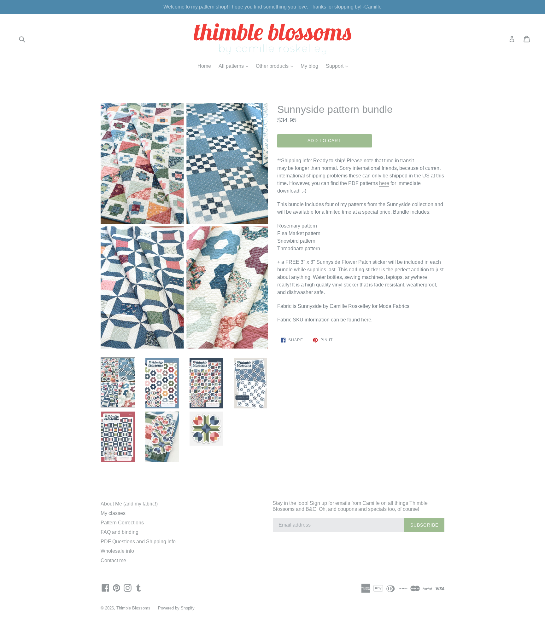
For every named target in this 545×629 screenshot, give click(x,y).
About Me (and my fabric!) (129, 503)
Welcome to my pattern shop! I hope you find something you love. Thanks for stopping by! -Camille (272, 6)
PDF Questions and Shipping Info (138, 541)
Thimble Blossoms (133, 608)
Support (338, 66)
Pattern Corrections (122, 522)
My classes (113, 513)
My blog (309, 66)
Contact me (113, 560)
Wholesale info (117, 551)
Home (204, 66)
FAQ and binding (119, 532)
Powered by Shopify (176, 608)
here (384, 183)
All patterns (235, 66)
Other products (276, 66)
